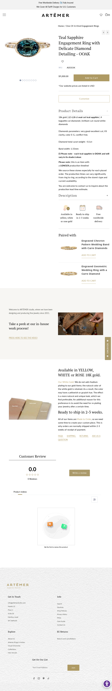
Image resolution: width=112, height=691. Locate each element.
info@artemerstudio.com (17, 603)
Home (61, 26)
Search (59, 604)
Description (68, 195)
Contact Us (61, 625)
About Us (11, 639)
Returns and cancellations (66, 639)
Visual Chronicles (14, 646)
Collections (12, 649)
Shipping (71, 436)
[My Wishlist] (101, 15)
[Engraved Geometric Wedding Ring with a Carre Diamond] (69, 275)
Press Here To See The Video (23, 338)
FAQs (60, 436)
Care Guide (61, 621)
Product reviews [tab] (20, 492)
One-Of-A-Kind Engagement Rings (82, 26)
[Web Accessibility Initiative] (107, 684)
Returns (84, 436)
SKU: (61, 67)
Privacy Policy (62, 614)
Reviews (107, 348)
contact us (83, 185)
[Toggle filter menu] (94, 500)
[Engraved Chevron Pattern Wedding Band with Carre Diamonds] (69, 249)
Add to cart (89, 255)
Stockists (60, 607)
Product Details (71, 111)
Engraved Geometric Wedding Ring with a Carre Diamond (94, 270)
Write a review (80, 473)
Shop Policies (62, 611)
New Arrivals (12, 653)
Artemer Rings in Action (16, 642)
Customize (84, 98)
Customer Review (32, 456)
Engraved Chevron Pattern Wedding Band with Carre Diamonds (95, 244)
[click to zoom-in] (28, 50)
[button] (62, 61)
